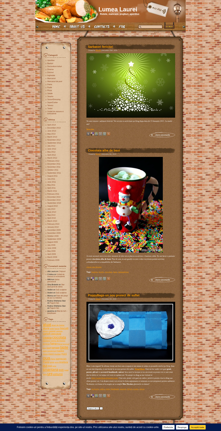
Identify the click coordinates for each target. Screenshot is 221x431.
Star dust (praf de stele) (55, 286)
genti (108, 389)
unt (49, 374)
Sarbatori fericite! (100, 46)
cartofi (46, 333)
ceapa (47, 337)
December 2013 (54, 128)
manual (123, 389)
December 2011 (53, 164)
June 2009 (51, 248)
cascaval (56, 333)
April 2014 (51, 125)
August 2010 (52, 206)
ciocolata (59, 337)
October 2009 (52, 236)
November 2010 (54, 200)
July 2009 (51, 245)
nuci (64, 353)
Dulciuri (50, 72)
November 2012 (54, 140)
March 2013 (52, 137)
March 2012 (52, 158)
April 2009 (51, 254)
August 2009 (52, 242)
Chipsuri (62, 271)
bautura (95, 272)
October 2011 (52, 170)
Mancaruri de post (54, 81)
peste (52, 362)
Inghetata (51, 75)
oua (46, 358)
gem (44, 348)
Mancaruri (51, 78)
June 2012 (51, 149)
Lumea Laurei (117, 9)
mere (45, 354)
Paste (49, 87)
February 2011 (53, 194)
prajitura (63, 362)
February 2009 (53, 260)
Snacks (50, 96)
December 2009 (54, 230)
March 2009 (52, 257)
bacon (57, 329)
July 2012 (51, 146)
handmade (115, 389)
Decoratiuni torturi (54, 66)
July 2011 (51, 179)
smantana (50, 369)
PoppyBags (140, 369)
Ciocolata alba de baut (104, 150)
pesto (57, 362)
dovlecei (46, 344)
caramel (51, 331)
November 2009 (54, 233)
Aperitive (51, 60)
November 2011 (53, 167)
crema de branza (58, 341)
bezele (101, 272)
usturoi (58, 374)
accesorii (95, 389)
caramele (59, 331)
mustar (57, 354)
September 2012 (54, 143)
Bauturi (50, 63)
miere (51, 354)
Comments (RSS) (163, 423)
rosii (50, 365)
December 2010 (54, 197)
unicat (141, 389)
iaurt (48, 347)
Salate (50, 93)
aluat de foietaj (58, 325)
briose (45, 331)
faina (53, 343)
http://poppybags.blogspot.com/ (105, 378)
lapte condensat (49, 351)
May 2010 (51, 215)
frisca (59, 344)
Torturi (49, 108)
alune (46, 328)
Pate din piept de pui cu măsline (57, 297)
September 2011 (54, 173)
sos (61, 369)
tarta (45, 374)
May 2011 (51, 185)
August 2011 (52, 176)
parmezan (61, 358)
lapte (64, 347)
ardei (52, 329)
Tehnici (50, 105)
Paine (49, 84)
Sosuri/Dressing (53, 99)
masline (60, 351)
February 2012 (53, 161)
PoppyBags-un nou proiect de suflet (114, 295)
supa (66, 370)
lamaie (56, 347)
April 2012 (51, 155)
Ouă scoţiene (61, 290)
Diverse (50, 69)
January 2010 (53, 227)
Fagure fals (54, 303)
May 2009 (51, 251)
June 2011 (51, 182)
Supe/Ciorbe (52, 102)
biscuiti (64, 328)
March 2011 (52, 191)
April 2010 (51, 218)
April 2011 (51, 188)
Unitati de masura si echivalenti (55, 112)
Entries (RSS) (149, 423)
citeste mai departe (94, 267)
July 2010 (51, 209)
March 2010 (52, 221)
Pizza (49, 90)
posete (135, 389)
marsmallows (123, 272)
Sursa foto (90, 129)
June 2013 (51, 131)
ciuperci (46, 340)
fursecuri (66, 344)
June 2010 (51, 212)
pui (45, 365)
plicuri (129, 389)
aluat (47, 324)
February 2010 (53, 224)
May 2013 (51, 134)
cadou (102, 389)
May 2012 (51, 152)
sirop (54, 366)
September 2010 (54, 203)
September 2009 (54, 239)
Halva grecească (53, 280)
